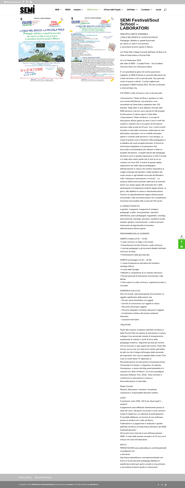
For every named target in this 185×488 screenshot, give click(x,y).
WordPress (94, 484)
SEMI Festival (92, 10)
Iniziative (77, 10)
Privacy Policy (25, 477)
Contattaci (145, 10)
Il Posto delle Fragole (112, 10)
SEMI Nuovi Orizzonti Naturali (43, 484)
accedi (158, 10)
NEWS (67, 10)
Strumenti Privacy (43, 477)
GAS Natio (131, 10)
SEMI (57, 10)
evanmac (70, 484)
